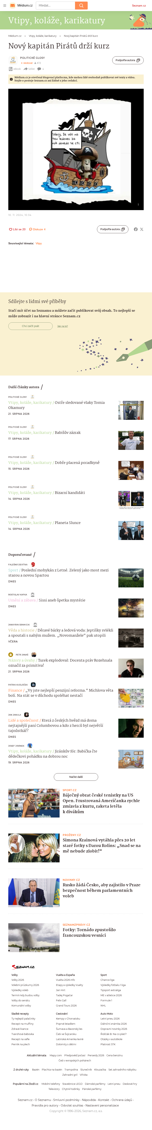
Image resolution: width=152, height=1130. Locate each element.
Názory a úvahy (21, 661)
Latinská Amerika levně (69, 1039)
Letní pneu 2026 (110, 1018)
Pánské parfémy (91, 1089)
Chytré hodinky (71, 1089)
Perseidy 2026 (96, 1055)
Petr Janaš (22, 655)
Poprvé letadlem (65, 1023)
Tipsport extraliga (111, 990)
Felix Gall (61, 1000)
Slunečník (86, 1069)
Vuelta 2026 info (65, 979)
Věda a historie (21, 630)
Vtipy (39, 243)
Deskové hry (130, 1083)
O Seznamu (43, 1100)
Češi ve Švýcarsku (66, 1034)
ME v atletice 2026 (111, 995)
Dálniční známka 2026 (114, 1023)
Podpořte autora (125, 60)
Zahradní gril (69, 1074)
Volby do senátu (20, 1000)
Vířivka (83, 1074)
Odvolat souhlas (72, 1105)
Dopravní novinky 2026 (114, 1028)
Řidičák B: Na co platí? (114, 1034)
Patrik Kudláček (18, 685)
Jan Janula (14, 715)
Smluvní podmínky (66, 1100)
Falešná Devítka (18, 565)
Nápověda (89, 1100)
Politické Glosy (32, 57)
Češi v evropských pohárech (75, 1060)
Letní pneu (114, 1083)
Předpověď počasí (74, 1055)
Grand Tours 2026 (66, 1005)
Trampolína (71, 1069)
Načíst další (76, 776)
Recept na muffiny (22, 1023)
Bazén (35, 1069)
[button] (76, 149)
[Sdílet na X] (142, 229)
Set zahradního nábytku (122, 1069)
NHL (103, 1005)
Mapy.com (56, 1055)
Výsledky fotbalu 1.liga (113, 985)
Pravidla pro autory (45, 1105)
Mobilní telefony (51, 1083)
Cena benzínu (114, 1055)
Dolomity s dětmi (66, 1044)
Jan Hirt (60, 990)
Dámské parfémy (95, 1083)
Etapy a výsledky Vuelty (69, 985)
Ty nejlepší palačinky (23, 1018)
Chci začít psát (30, 326)
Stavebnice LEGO (72, 1083)
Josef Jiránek (16, 746)
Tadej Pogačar (64, 995)
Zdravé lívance (19, 1028)
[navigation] (5, 5)
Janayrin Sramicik (19, 625)
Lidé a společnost (23, 721)
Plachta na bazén (52, 1069)
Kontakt (103, 1100)
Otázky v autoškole (111, 1039)
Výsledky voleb (19, 990)
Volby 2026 (17, 979)
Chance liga (107, 979)
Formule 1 (106, 1000)
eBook (17, 68)
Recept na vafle (20, 1039)
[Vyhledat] (81, 5)
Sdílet (31, 68)
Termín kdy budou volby (25, 995)
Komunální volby (21, 1005)
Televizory (54, 1089)
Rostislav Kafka (17, 595)
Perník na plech (20, 1044)
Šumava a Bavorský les (69, 1028)
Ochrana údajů (122, 1100)
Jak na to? (62, 326)
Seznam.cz (139, 5)
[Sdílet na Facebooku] (136, 229)
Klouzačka (100, 1069)
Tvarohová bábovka (22, 1034)
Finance (15, 691)
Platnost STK (108, 1044)
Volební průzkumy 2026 (25, 985)
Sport (13, 570)
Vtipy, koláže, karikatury (30, 403)
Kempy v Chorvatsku (68, 1018)
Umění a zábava (22, 600)
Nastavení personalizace (102, 1105)
